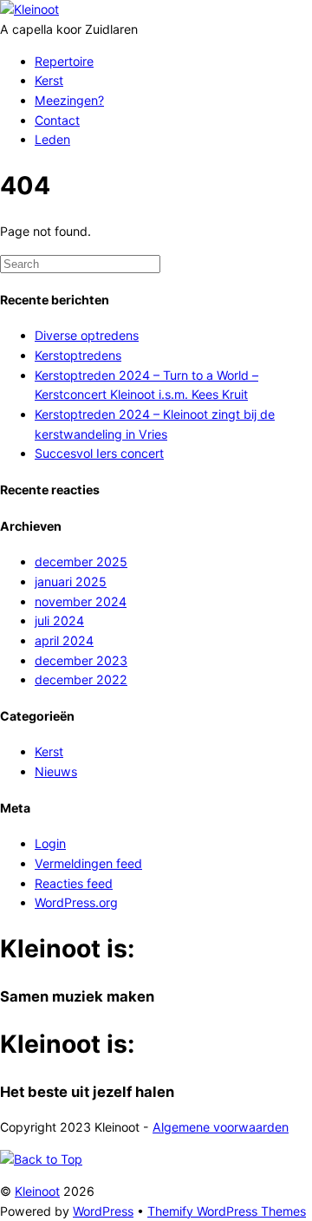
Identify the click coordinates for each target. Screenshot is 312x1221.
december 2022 (81, 679)
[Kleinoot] (29, 9)
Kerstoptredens (78, 355)
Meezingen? (69, 100)
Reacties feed (74, 883)
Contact (57, 120)
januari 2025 (71, 581)
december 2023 (81, 660)
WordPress (103, 1211)
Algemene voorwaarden (221, 1127)
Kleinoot (37, 1191)
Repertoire (64, 61)
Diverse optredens (87, 335)
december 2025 (81, 561)
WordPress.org (76, 902)
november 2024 (81, 601)
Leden (52, 139)
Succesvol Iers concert (99, 453)
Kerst (49, 80)
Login (50, 843)
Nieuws (56, 771)
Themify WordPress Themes (226, 1211)
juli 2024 (59, 620)
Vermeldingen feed (88, 863)
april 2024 (64, 640)
